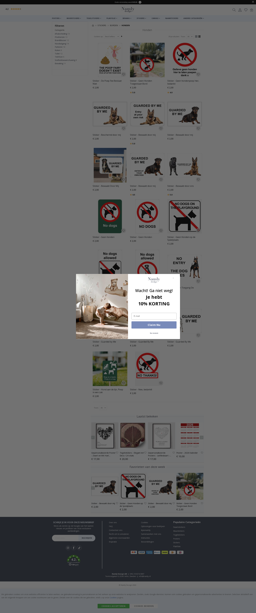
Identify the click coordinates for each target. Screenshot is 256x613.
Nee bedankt (154, 333)
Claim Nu (154, 325)
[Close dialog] (173, 278)
